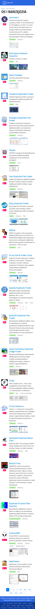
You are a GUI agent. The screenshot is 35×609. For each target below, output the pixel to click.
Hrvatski (13, 605)
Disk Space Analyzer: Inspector (18, 54)
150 (29, 590)
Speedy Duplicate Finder (20, 287)
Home (3, 9)
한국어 (23, 605)
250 (16, 593)
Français (8, 605)
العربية (4, 603)
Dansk (20, 603)
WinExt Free (14, 463)
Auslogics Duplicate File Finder (20, 119)
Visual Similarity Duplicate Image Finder (21, 350)
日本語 (18, 605)
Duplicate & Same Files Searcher (19, 505)
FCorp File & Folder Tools (20, 255)
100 (25, 590)
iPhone (11, 546)
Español (30, 603)
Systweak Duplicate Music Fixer (21, 439)
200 (11, 593)
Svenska (24, 607)
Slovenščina (17, 607)
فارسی (3, 605)
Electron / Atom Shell (26, 393)
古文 (33, 607)
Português (3, 607)
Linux (19, 163)
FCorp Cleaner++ (16, 406)
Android (27, 543)
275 (21, 593)
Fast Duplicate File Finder (20, 176)
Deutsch (25, 603)
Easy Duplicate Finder (19, 203)
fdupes (12, 150)
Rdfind (12, 230)
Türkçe (29, 607)
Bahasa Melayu (30, 605)
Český (15, 603)
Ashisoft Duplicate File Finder (19, 317)
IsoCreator (14, 17)
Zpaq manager (15, 75)
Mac (17, 61)
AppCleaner (14, 561)
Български (10, 603)
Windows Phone (20, 546)
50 (20, 590)
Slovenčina (10, 607)
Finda (11, 380)
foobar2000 (14, 533)
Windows (20, 39)
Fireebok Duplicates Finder (21, 94)
